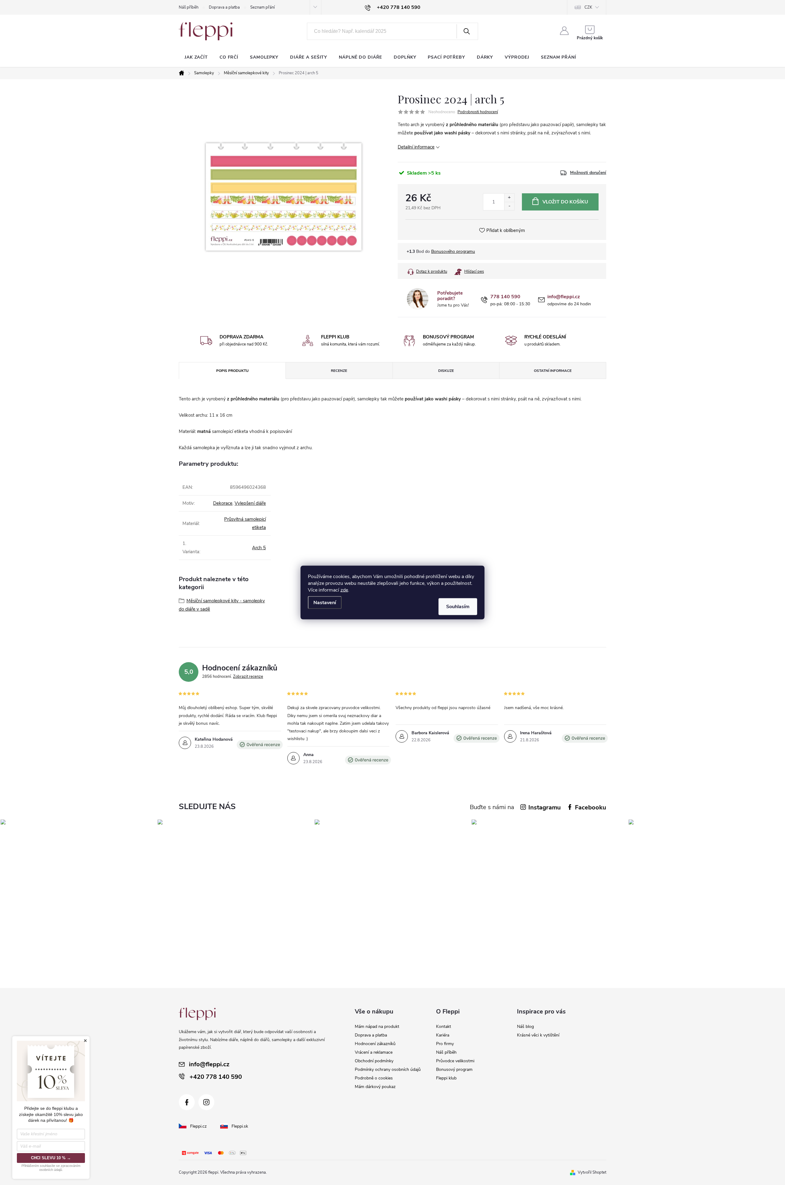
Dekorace (222, 503)
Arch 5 (259, 548)
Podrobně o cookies (374, 1078)
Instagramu (544, 807)
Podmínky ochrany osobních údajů (388, 1069)
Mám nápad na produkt (377, 1026)
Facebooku (590, 807)
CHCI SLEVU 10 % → (51, 1158)
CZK (588, 7)
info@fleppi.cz (563, 297)
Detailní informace (416, 147)
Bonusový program (454, 1069)
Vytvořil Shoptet (592, 1172)
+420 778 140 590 (216, 1077)
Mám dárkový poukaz (375, 1087)
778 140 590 (505, 297)
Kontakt (443, 1026)
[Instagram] (206, 1102)
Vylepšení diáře (250, 503)
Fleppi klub (446, 1078)
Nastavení (324, 602)
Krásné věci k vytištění (538, 1035)
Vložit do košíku (565, 202)
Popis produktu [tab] (232, 370)
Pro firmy (445, 1044)
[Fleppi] (197, 1014)
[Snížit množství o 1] (509, 206)
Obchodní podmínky (374, 1061)
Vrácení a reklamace (373, 1052)
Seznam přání (262, 7)
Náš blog (525, 1026)
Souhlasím (457, 606)
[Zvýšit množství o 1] (509, 198)
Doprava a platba (224, 7)
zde (344, 590)
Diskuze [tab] (446, 370)
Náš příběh (188, 7)
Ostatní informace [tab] (553, 370)
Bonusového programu (453, 251)
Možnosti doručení (588, 173)
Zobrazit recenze (248, 676)
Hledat (467, 31)
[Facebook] (187, 1102)
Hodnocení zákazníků (375, 1044)
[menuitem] (196, 57)
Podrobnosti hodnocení (478, 112)
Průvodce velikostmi (455, 1061)
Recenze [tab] (339, 370)
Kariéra (442, 1035)
